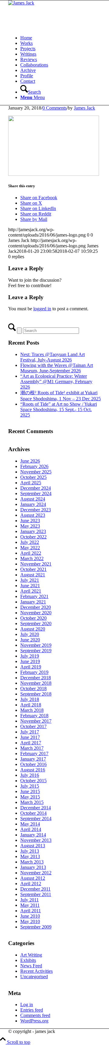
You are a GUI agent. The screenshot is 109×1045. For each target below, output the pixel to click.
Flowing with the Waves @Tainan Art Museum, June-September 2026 (56, 368)
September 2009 (35, 926)
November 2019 (35, 645)
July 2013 (29, 851)
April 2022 (30, 553)
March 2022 (32, 558)
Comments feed (35, 1015)
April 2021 (30, 591)
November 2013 (35, 840)
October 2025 (33, 477)
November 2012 (35, 872)
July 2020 (29, 634)
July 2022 (29, 542)
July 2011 (29, 899)
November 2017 (35, 721)
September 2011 (35, 894)
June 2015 (30, 791)
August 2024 (32, 498)
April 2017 (30, 742)
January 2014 (33, 834)
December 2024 (35, 488)
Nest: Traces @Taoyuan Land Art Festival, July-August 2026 (52, 357)
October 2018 (33, 688)
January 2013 (33, 867)
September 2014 (35, 818)
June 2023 (30, 520)
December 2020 (35, 607)
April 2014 (30, 829)
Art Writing (31, 954)
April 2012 (30, 883)
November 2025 (35, 471)
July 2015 (29, 786)
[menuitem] (60, 38)
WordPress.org (34, 1020)
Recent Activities (36, 971)
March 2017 (32, 748)
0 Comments (54, 107)
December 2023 (35, 509)
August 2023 (32, 515)
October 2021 (33, 569)
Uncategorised (34, 976)
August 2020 (32, 628)
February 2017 (34, 753)
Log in (26, 1004)
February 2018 (34, 715)
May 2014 (30, 823)
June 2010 (30, 916)
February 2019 (34, 672)
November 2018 (35, 683)
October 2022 (33, 536)
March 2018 (32, 710)
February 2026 (34, 466)
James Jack (84, 107)
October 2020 (33, 618)
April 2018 (30, 704)
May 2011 (30, 905)
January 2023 (33, 531)
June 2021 (30, 585)
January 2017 (33, 758)
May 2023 (30, 526)
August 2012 (32, 878)
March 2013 (32, 861)
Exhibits (28, 960)
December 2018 (35, 677)
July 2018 (29, 699)
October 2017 (33, 726)
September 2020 (35, 623)
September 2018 (35, 693)
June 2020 (30, 639)
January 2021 (33, 601)
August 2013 (32, 845)
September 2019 (35, 650)
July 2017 (29, 731)
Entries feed (31, 1009)
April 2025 (30, 482)
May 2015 (30, 796)
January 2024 (33, 504)
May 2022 (30, 547)
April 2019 (30, 666)
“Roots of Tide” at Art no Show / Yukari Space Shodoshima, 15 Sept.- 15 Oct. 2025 (58, 409)
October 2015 (33, 780)
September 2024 (35, 493)
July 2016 (29, 775)
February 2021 (34, 596)
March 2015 (32, 802)
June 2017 (30, 737)
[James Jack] (54, 15)
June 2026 (30, 461)
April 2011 (30, 910)
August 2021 (32, 574)
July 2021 (29, 580)
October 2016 (33, 764)
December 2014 (35, 807)
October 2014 (33, 813)
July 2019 (29, 656)
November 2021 (35, 563)
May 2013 (30, 856)
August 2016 (32, 769)
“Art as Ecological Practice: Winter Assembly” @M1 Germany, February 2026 (56, 381)
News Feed (31, 965)
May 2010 (30, 921)
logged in (42, 308)
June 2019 (30, 661)
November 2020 (35, 612)
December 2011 (35, 889)
